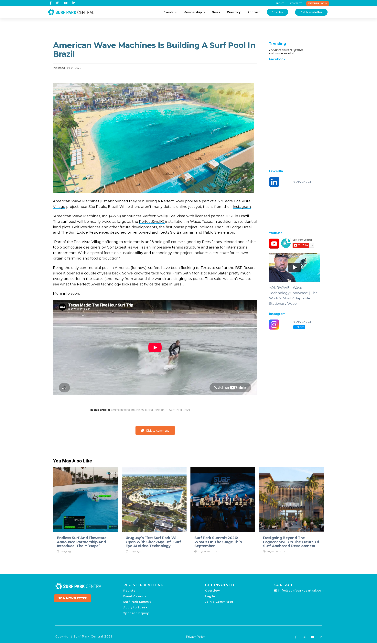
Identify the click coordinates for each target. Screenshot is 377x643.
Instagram (242, 207)
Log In (210, 596)
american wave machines (127, 409)
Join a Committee (219, 602)
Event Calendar (135, 596)
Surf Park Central (302, 182)
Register (130, 590)
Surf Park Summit (137, 602)
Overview (212, 590)
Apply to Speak (135, 607)
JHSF (229, 216)
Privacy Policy (195, 636)
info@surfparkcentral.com (301, 590)
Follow (299, 327)
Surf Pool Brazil (179, 409)
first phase (175, 227)
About (279, 3)
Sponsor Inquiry (136, 613)
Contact (296, 3)
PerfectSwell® (152, 221)
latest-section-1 (156, 409)
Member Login (317, 3)
